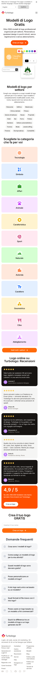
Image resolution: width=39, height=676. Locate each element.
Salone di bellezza (11, 115)
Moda (18, 127)
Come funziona (6, 665)
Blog (27, 654)
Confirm (23, 7)
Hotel (9, 119)
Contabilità (30, 131)
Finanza (7, 131)
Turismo (9, 127)
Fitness (26, 111)
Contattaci (17, 646)
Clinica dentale (15, 111)
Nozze (22, 115)
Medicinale (29, 107)
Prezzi (3, 668)
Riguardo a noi (6, 662)
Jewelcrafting (27, 127)
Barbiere (10, 123)
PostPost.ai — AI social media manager (6, 657)
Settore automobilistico (24, 123)
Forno (22, 119)
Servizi (16, 657)
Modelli (28, 651)
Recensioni (17, 654)
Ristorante (9, 107)
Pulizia (29, 119)
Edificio (19, 107)
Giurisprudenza (19, 131)
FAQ (15, 660)
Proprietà (31, 115)
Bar (15, 119)
